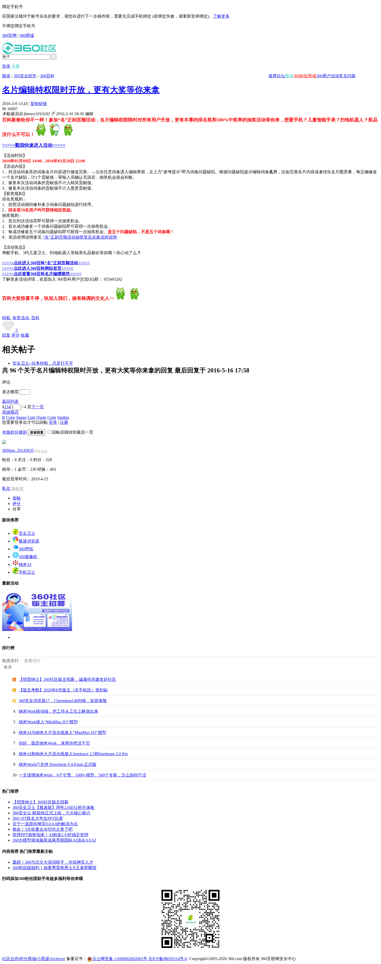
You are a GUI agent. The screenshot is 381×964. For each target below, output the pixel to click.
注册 (15, 66)
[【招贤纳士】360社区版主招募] (37, 629)
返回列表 (10, 401)
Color (10, 417)
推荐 (273, 76)
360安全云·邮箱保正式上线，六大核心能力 (51, 813)
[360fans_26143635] (4, 442)
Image (21, 417)
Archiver (57, 958)
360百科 (47, 76)
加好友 (17, 488)
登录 (6, 66)
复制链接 (38, 103)
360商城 (26, 35)
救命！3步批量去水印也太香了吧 (42, 829)
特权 (6, 318)
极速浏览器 (29, 541)
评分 (15, 335)
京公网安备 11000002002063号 (119, 958)
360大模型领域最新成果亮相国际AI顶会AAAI (54, 840)
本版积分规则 (14, 432)
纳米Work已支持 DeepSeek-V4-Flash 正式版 (57, 764)
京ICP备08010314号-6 (167, 958)
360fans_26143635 (18, 450)
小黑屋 (43, 958)
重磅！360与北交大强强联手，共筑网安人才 (52, 862)
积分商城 (27, 958)
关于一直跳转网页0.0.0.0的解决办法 (45, 824)
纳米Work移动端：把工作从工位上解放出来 (58, 711)
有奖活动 (20, 318)
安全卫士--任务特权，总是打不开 (42, 363)
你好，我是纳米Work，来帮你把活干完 (54, 743)
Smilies (63, 417)
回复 (6, 335)
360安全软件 (25, 76)
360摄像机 (28, 556)
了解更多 (221, 16)
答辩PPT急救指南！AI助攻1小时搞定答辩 (50, 835)
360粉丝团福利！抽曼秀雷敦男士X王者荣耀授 (54, 867)
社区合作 (10, 958)
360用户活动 (327, 76)
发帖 (16, 498)
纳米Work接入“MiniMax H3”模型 (48, 722)
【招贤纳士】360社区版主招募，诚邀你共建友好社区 (67, 679)
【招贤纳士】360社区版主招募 (40, 802)
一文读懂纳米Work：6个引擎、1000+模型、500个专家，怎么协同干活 (82, 775)
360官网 (9, 35)
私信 (6, 488)
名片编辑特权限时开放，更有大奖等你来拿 (81, 89)
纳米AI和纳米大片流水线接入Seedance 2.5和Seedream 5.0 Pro (73, 754)
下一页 (37, 407)
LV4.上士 (41, 451)
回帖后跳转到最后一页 (72, 432)
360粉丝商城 (304, 76)
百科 (35, 318)
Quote (41, 417)
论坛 (281, 76)
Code (51, 417)
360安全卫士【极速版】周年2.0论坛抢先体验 (53, 807)
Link (31, 417)
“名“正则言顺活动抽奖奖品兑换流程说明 (80, 237)
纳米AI (25, 564)
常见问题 (347, 76)
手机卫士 (27, 572)
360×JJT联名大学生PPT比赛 (37, 818)
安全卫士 (27, 533)
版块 (289, 76)
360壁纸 (26, 549)
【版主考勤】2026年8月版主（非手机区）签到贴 (63, 690)
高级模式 (10, 412)
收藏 (25, 335)
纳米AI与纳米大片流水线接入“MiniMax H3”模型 (62, 732)
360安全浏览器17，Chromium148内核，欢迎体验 (63, 700)
